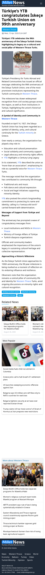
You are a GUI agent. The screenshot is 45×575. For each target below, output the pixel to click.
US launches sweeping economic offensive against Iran (20, 386)
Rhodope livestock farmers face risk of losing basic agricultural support (22, 532)
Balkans (15, 557)
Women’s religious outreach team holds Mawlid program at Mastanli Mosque (19, 498)
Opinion (21, 560)
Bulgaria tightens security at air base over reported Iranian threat (20, 402)
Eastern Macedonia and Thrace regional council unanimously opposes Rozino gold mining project (20, 515)
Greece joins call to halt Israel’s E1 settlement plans (21, 378)
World (35, 554)
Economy (5, 557)
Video (31, 557)
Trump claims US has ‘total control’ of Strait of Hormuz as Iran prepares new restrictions (22, 410)
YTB (5, 157)
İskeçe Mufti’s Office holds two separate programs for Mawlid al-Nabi (15, 326)
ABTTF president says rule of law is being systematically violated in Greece (20, 506)
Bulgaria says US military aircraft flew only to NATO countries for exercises (21, 394)
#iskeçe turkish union (11, 292)
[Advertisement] (22, 436)
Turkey (24, 557)
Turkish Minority (8, 560)
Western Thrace (29, 93)
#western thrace (9, 295)
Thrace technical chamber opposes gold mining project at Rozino (19, 524)
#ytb (20, 295)
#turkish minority (28, 292)
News (4, 554)
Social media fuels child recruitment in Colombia (19, 370)
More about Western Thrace (16, 460)
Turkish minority (26, 132)
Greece (28, 554)
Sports (30, 560)
